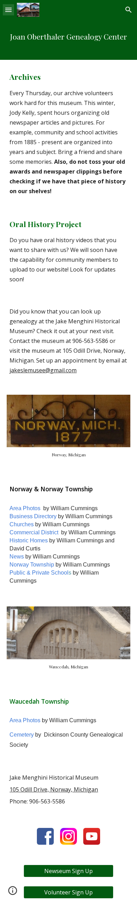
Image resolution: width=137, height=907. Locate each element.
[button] (8, 9)
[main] (68, 39)
